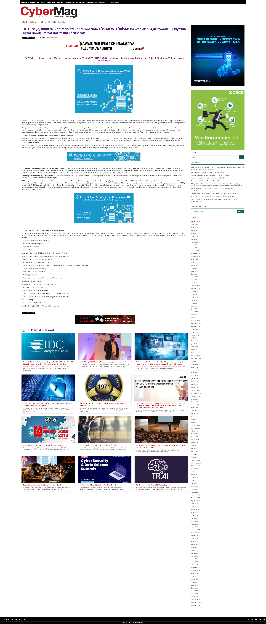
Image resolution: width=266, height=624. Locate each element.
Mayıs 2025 (195, 562)
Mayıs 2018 (195, 318)
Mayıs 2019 (195, 352)
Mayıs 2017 (195, 283)
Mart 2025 (194, 556)
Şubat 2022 (194, 448)
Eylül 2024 (194, 538)
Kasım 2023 (195, 509)
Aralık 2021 (194, 443)
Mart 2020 (194, 381)
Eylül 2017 (194, 294)
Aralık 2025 (194, 582)
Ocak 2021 (194, 411)
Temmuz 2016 (196, 254)
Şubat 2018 (194, 309)
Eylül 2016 (194, 259)
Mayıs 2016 (195, 248)
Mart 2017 (194, 277)
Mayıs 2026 (195, 597)
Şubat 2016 (194, 239)
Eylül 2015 (194, 225)
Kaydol (240, 211)
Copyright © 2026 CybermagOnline (13, 619)
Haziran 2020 (195, 390)
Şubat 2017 (194, 274)
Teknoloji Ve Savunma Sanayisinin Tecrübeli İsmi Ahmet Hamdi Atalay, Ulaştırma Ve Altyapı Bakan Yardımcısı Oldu (217, 168)
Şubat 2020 (194, 379)
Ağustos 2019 (195, 361)
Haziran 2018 (195, 320)
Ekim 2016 (194, 262)
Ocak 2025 (194, 550)
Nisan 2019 (194, 350)
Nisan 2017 (194, 280)
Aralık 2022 (194, 477)
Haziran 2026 (195, 600)
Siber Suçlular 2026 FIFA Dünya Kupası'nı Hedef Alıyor (208, 178)
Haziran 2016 (195, 251)
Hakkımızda (34, 2)
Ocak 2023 (194, 480)
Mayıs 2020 (195, 387)
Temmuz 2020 (196, 393)
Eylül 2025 (194, 573)
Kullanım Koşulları (138, 623)
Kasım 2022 (195, 475)
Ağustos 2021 (195, 431)
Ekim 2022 (194, 472)
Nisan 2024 (194, 524)
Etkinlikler (42, 22)
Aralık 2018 (194, 338)
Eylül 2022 (194, 469)
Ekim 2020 (194, 402)
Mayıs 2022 (195, 457)
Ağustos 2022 (195, 466)
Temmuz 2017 (196, 288)
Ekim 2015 (194, 227)
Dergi (43, 2)
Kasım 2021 (195, 440)
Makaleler (24, 22)
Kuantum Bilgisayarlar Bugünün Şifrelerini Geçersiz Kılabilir (210, 175)
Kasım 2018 (195, 335)
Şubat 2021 (194, 413)
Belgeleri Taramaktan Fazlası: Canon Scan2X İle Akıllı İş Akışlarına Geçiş (214, 193)
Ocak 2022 (194, 445)
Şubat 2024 (194, 518)
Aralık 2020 (194, 408)
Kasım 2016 (195, 265)
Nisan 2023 (194, 489)
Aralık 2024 (194, 547)
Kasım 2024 (195, 544)
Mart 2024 (194, 521)
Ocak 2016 (194, 236)
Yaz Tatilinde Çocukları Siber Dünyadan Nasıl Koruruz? (208, 172)
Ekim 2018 (194, 332)
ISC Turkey (79, 2)
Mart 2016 (194, 242)
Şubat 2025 (194, 553)
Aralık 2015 (194, 233)
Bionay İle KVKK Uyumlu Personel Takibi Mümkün (207, 181)
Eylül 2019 (194, 364)
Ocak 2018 (194, 306)
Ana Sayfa (25, 2)
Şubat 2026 (194, 588)
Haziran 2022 (195, 460)
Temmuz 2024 (196, 533)
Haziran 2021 (195, 425)
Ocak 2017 (194, 271)
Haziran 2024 (195, 530)
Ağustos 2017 (195, 291)
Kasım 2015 (195, 230)
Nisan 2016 (194, 245)
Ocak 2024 (194, 515)
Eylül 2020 (194, 399)
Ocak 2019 (194, 341)
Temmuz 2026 (196, 602)
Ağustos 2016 (195, 256)
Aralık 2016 (194, 268)
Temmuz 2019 (196, 358)
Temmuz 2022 (196, 463)
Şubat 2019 (194, 344)
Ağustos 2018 (195, 326)
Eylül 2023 (194, 504)
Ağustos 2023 (195, 501)
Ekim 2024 (194, 541)
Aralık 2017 (194, 303)
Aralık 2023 (194, 512)
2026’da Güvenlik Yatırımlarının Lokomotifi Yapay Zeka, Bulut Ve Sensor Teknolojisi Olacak (214, 200)
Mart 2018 (194, 312)
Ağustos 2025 (195, 570)
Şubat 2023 (194, 483)
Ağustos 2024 (195, 536)
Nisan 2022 (194, 454)
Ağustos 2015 (195, 222)
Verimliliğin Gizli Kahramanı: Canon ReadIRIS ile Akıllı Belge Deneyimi (213, 196)
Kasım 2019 (195, 370)
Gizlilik (130, 623)
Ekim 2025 (194, 576)
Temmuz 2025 (196, 568)
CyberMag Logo (113, 2)
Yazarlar (59, 2)
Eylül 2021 (194, 434)
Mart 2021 (194, 416)
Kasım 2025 (195, 579)
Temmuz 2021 (196, 428)
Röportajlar (52, 22)
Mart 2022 (194, 451)
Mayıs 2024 (195, 527)
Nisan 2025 (194, 559)
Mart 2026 (194, 591)
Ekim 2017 (194, 297)
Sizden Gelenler (91, 2)
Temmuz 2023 (196, 498)
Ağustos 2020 (195, 396)
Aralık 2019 (194, 373)
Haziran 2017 (195, 286)
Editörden (51, 2)
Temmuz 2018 (196, 323)
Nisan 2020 (194, 384)
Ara (241, 157)
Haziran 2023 (195, 495)
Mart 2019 (194, 347)
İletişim (102, 2)
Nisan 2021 (194, 419)
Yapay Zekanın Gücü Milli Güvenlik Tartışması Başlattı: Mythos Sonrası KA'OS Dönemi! (216, 189)
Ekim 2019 (194, 367)
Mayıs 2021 (195, 422)
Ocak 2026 (194, 585)
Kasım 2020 (195, 405)
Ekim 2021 (194, 437)
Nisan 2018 (194, 315)
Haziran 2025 (195, 565)
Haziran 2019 (195, 355)
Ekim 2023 (194, 507)
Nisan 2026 (194, 594)
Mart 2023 (194, 486)
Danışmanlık (69, 2)
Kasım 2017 (195, 300)
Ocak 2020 (194, 376)
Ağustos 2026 (195, 605)
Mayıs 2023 (195, 492)
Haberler (33, 22)
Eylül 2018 (194, 329)
